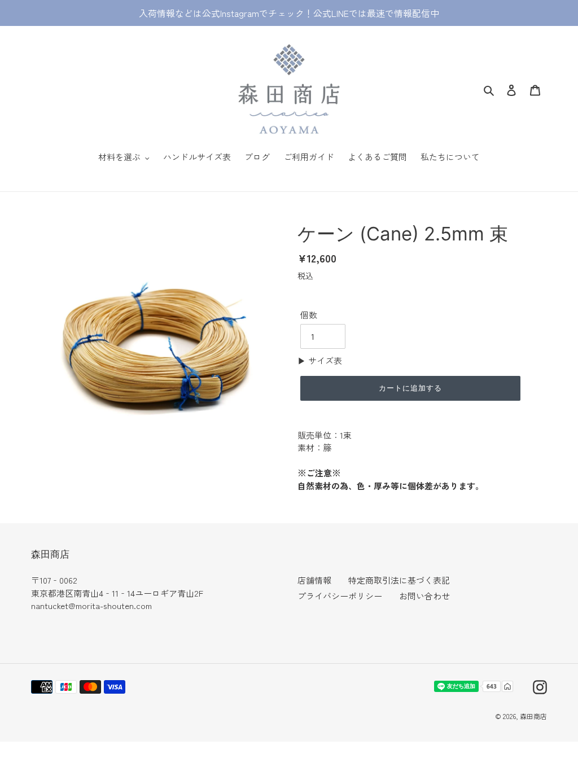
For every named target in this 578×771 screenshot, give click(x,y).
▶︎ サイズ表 (319, 360)
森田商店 (533, 716)
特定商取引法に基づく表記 (399, 580)
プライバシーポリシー (339, 596)
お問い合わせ (424, 596)
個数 (308, 315)
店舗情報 (314, 580)
